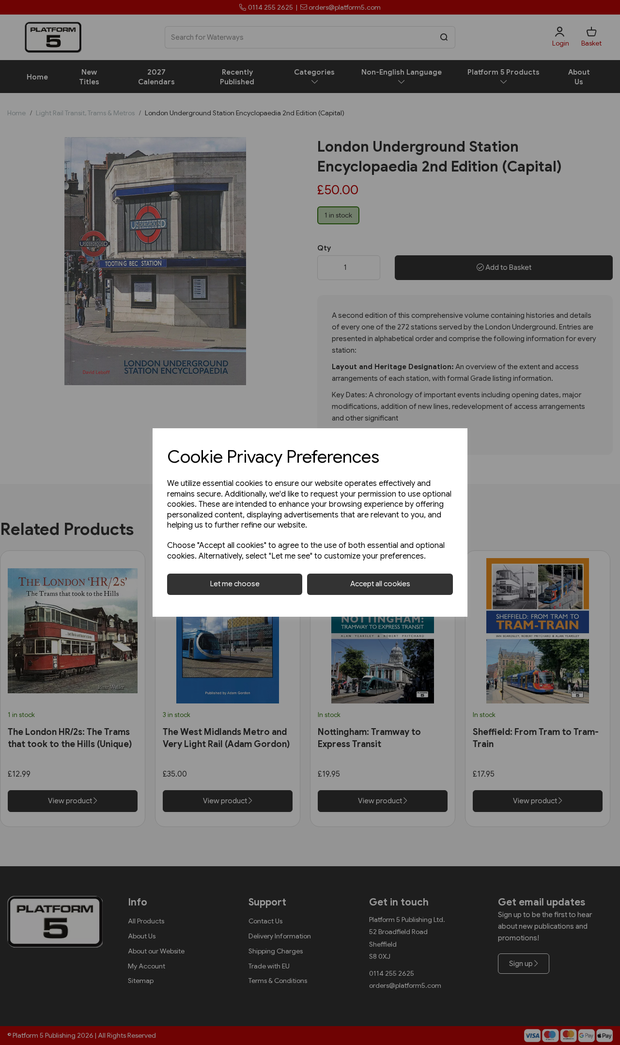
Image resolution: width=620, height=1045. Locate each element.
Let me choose (235, 583)
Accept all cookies (380, 583)
